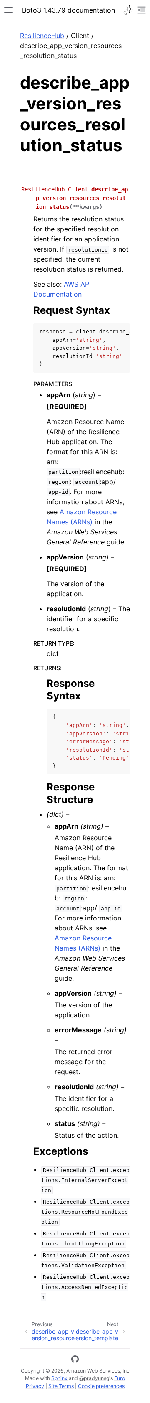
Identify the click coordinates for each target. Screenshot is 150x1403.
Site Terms (61, 1386)
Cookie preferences (101, 1386)
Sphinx (59, 1378)
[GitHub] (75, 1360)
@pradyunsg (94, 1378)
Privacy (35, 1386)
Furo (119, 1378)
